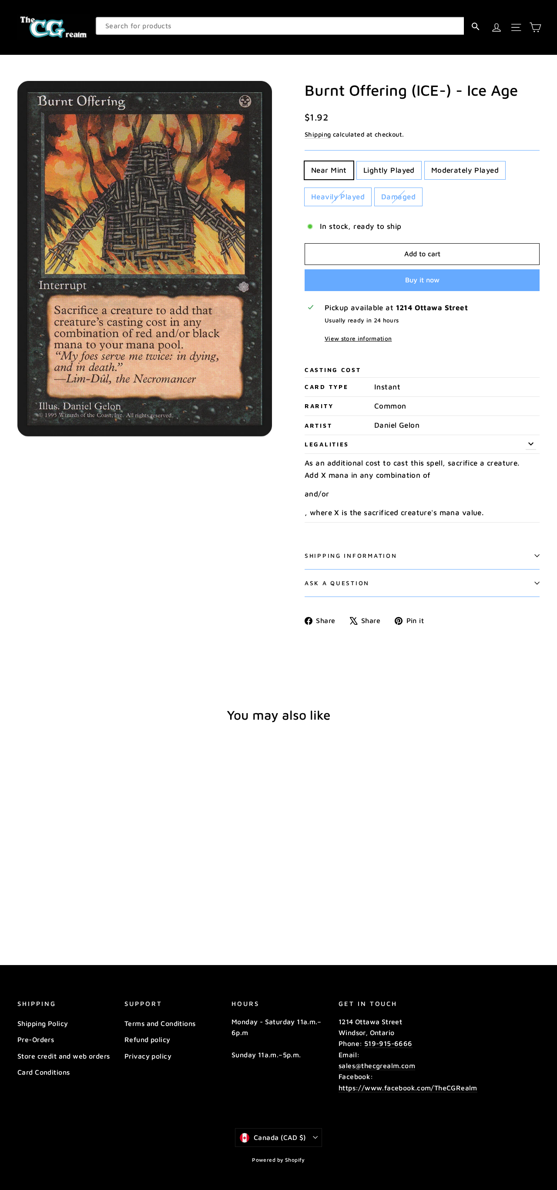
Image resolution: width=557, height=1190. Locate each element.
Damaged (398, 196)
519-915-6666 (388, 1043)
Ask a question (337, 583)
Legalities (327, 444)
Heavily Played (338, 196)
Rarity (319, 405)
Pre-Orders (35, 1039)
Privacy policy (147, 1056)
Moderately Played (465, 170)
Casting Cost (333, 369)
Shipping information (351, 555)
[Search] (475, 26)
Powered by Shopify (278, 1159)
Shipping (318, 134)
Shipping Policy (42, 1023)
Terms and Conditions (160, 1023)
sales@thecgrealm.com (377, 1065)
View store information (358, 338)
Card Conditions (43, 1072)
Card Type (326, 386)
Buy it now (422, 280)
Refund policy (147, 1039)
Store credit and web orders (63, 1056)
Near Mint (329, 170)
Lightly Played (389, 170)
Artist (318, 425)
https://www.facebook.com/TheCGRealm (408, 1088)
